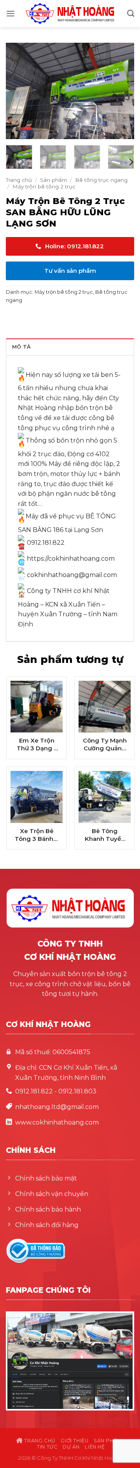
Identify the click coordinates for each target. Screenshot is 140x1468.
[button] (10, 13)
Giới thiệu (74, 1441)
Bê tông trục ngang (101, 180)
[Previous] (18, 91)
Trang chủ (19, 180)
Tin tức (47, 1447)
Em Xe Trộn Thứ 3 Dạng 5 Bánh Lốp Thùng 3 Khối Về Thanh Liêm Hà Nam (36, 744)
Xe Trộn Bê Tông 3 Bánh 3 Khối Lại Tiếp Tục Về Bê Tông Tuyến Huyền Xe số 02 (36, 835)
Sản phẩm (53, 180)
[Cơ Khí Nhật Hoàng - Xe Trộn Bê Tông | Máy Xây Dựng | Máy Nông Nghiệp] (70, 13)
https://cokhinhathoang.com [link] (71, 558)
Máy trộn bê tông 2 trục (43, 186)
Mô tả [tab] (21, 347)
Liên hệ (95, 1447)
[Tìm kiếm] (130, 13)
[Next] (122, 91)
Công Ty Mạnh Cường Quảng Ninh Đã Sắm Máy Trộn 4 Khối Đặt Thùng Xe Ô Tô (104, 744)
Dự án (71, 1447)
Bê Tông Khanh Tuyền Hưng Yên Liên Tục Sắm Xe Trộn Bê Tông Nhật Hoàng (104, 835)
